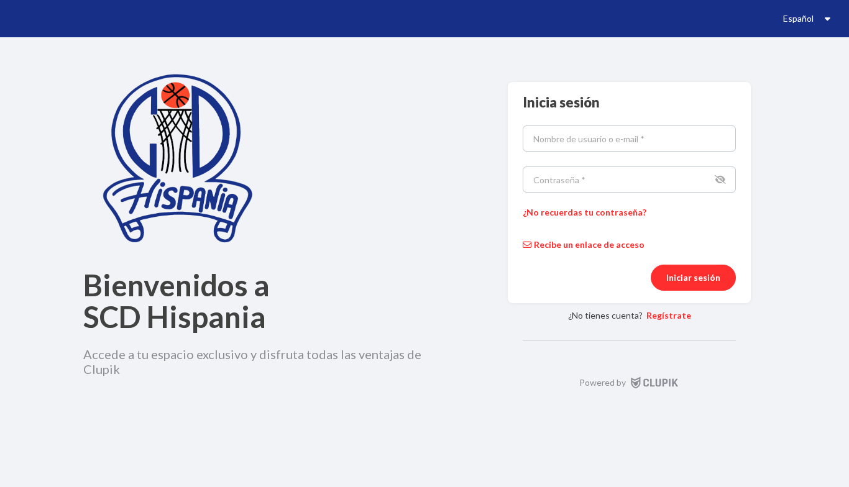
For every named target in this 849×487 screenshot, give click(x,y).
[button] (719, 179)
